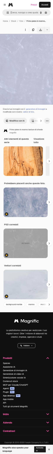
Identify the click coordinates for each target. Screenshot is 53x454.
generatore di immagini (35, 109)
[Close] (49, 449)
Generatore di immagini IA (15, 370)
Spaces (6, 363)
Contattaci (9, 430)
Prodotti (7, 358)
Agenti (8, 388)
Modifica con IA (17, 120)
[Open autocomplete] (7, 13)
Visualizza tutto (39, 141)
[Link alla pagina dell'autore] (5, 131)
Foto (21, 21)
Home (5, 21)
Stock (13, 21)
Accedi (44, 4)
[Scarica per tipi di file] (47, 30)
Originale (19, 39)
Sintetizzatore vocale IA (14, 377)
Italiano (26, 345)
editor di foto (28, 112)
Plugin (8, 392)
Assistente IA (9, 367)
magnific (12, 133)
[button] (26, 345)
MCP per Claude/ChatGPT (15, 385)
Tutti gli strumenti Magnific (15, 406)
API (4, 402)
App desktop (11, 395)
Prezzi (34, 4)
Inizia (6, 414)
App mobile (8, 399)
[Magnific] (26, 321)
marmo (31, 304)
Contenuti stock (10, 381)
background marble (14, 304)
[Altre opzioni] (25, 30)
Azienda (7, 422)
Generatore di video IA (13, 374)
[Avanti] (41, 121)
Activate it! (39, 449)
